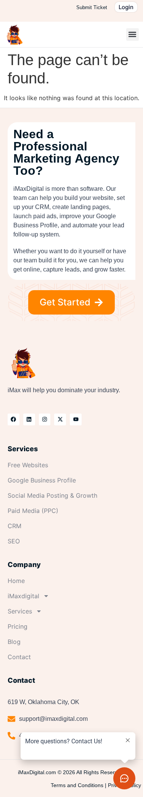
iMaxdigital (23, 596)
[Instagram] (45, 419)
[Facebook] (13, 419)
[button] (132, 34)
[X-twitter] (60, 419)
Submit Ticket (91, 7)
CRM (14, 526)
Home (16, 581)
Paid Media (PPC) (33, 510)
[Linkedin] (29, 419)
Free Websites (28, 465)
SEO (14, 541)
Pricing (17, 626)
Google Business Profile (42, 480)
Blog (14, 641)
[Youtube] (76, 419)
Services (20, 611)
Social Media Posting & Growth (52, 495)
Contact (19, 657)
